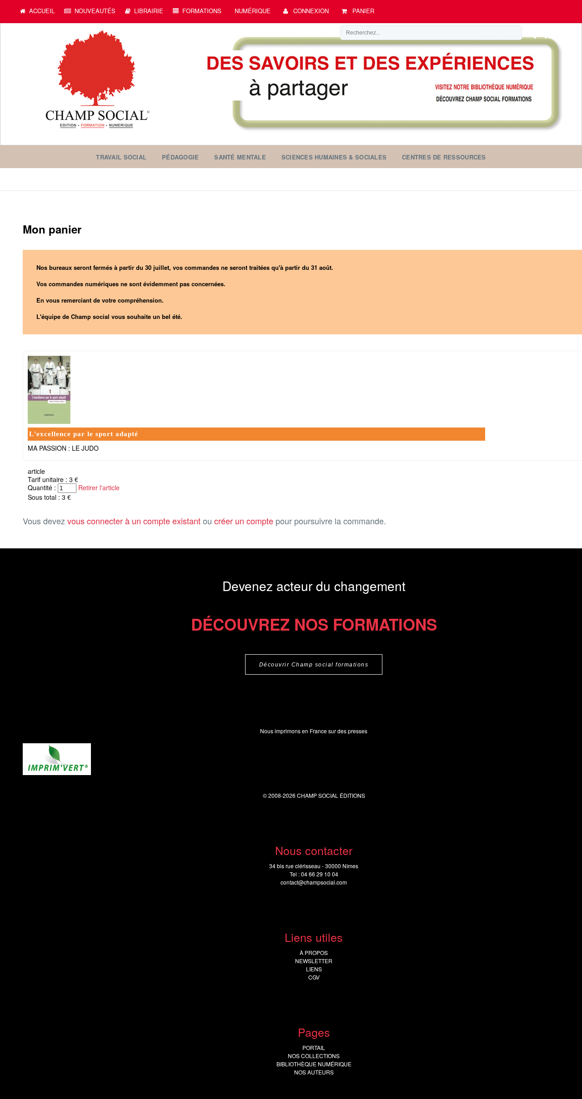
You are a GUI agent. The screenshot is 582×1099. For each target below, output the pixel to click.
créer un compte (243, 521)
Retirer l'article (99, 487)
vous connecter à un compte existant (134, 521)
